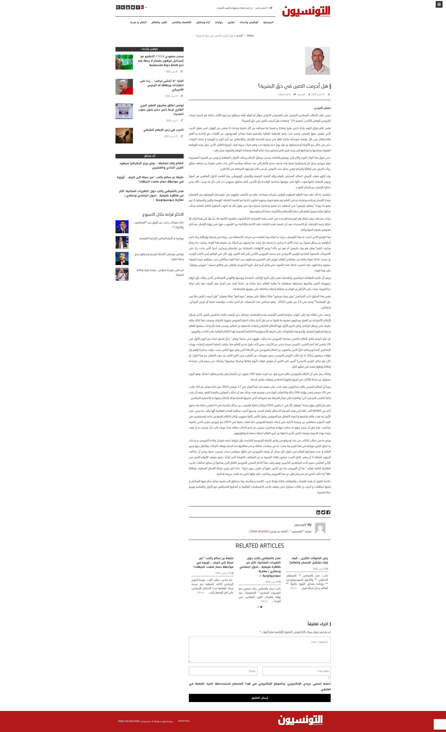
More (217, 601)
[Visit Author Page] (320, 532)
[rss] (123, 7)
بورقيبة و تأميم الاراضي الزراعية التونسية (161, 238)
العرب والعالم (159, 22)
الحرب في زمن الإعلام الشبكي (163, 130)
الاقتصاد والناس (181, 22)
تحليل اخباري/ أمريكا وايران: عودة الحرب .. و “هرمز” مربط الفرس (308, 562)
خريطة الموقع (184, 721)
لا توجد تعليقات (284, 95)
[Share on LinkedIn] (318, 512)
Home (250, 35)
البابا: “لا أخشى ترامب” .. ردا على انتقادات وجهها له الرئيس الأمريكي (162, 85)
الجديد (239, 35)
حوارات (219, 22)
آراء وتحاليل (203, 22)
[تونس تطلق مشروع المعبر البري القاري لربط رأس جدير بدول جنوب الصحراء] (124, 112)
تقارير (231, 22)
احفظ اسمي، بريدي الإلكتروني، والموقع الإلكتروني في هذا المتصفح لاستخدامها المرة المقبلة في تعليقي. (259, 686)
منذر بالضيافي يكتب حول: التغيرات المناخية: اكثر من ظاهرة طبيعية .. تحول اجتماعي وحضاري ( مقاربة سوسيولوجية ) (212, 566)
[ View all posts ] (259, 531)
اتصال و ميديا (138, 22)
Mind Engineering (129, 721)
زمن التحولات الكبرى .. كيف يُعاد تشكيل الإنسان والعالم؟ (261, 560)
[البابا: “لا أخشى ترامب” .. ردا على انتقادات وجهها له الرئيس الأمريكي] (124, 87)
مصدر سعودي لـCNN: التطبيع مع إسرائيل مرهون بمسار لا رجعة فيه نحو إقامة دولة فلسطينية (161, 61)
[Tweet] (323, 512)
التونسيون (301, 95)
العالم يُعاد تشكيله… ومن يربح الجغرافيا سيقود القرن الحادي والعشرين (152, 165)
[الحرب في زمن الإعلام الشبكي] (124, 136)
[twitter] (133, 7)
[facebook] (138, 7)
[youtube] (128, 7)
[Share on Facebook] (328, 512)
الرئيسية (268, 22)
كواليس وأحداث (249, 22)
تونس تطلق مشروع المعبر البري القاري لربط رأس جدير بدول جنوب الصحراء (242, 8)
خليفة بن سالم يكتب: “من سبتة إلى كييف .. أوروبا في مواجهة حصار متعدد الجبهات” (150, 179)
